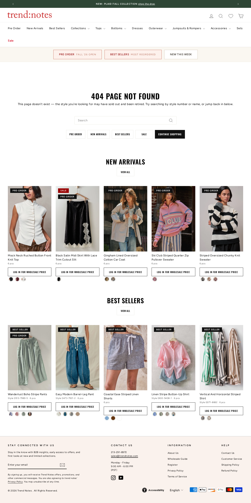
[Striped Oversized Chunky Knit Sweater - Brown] (209, 279)
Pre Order (14, 28)
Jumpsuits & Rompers (187, 28)
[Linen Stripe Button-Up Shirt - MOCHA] (167, 414)
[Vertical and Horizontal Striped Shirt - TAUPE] (209, 418)
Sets (240, 28)
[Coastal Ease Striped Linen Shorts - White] (119, 418)
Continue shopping (169, 134)
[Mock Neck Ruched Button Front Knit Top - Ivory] (23, 279)
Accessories (219, 28)
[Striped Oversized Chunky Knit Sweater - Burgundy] (215, 279)
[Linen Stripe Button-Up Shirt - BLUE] (154, 414)
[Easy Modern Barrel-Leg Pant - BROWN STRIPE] (77, 414)
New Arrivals (35, 28)
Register (173, 464)
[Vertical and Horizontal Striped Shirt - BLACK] (202, 418)
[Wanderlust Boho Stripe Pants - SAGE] (23, 414)
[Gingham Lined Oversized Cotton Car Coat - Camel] (107, 279)
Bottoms (117, 28)
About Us (173, 453)
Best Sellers (57, 28)
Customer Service (231, 459)
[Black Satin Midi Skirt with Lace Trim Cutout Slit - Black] (58, 279)
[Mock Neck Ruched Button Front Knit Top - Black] (11, 279)
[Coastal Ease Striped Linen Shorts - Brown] (113, 418)
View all (125, 172)
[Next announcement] (238, 4)
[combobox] (125, 120)
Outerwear (156, 28)
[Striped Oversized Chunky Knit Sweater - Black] (202, 279)
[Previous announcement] (13, 4)
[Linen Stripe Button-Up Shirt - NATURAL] (173, 414)
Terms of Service (177, 476)
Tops (99, 28)
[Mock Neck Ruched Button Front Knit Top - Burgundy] (17, 279)
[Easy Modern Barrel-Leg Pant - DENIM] (65, 414)
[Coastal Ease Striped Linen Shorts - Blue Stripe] (107, 418)
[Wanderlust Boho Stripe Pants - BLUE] (11, 414)
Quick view (29, 246)
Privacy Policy (15, 481)
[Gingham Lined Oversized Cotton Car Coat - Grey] (113, 279)
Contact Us (228, 453)
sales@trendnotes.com (124, 456)
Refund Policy (229, 470)
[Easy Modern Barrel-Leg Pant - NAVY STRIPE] (71, 414)
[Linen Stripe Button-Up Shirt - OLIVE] (161, 414)
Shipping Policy (230, 464)
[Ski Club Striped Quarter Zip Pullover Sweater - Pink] (154, 279)
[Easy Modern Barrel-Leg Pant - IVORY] (58, 414)
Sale (11, 40)
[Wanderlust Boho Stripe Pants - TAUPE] (29, 414)
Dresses (137, 28)
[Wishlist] (230, 16)
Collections (79, 28)
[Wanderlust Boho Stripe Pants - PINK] (17, 414)
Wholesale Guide (178, 459)
